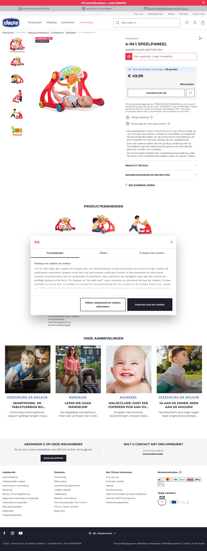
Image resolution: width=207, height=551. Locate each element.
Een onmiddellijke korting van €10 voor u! (168, 8)
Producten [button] (35, 22)
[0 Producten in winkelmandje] (202, 25)
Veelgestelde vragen (13, 481)
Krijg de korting (53, 458)
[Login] (194, 23)
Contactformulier (153, 454)
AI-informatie (198, 543)
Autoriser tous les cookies (150, 304)
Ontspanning (57, 32)
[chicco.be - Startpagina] (11, 23)
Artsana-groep (114, 489)
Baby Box (59, 510)
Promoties (60, 477)
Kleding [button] (52, 22)
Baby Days (60, 481)
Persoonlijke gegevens (125, 543)
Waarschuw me (156, 93)
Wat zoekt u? (129, 22)
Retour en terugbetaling (16, 494)
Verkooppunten (155, 14)
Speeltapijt (71, 32)
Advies (171, 14)
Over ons (138, 14)
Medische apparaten (117, 502)
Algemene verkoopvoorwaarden (20, 498)
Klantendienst (10, 477)
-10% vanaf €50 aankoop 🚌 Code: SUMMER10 (103, 3)
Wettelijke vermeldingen (149, 543)
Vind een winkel (115, 481)
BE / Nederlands (102, 533)
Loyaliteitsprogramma (67, 485)
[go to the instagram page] (12, 533)
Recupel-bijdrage (12, 506)
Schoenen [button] (68, 22)
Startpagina (8, 32)
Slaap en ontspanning (38, 32)
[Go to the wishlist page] (186, 23)
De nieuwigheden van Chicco (70, 502)
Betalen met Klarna (65, 498)
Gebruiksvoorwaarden (14, 502)
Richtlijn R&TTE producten (121, 498)
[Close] (203, 2)
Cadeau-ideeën (62, 489)
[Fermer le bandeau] (171, 242)
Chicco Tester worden (66, 506)
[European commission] (179, 501)
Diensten (183, 14)
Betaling (7, 489)
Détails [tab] (104, 252)
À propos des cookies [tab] (152, 252)
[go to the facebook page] (4, 533)
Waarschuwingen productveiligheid (126, 494)
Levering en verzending (15, 485)
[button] (17, 44)
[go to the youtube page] (20, 533)
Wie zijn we (112, 477)
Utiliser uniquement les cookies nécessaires (103, 304)
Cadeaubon (60, 494)
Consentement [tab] (55, 252)
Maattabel (8, 510)
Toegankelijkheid (11, 515)
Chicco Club (199, 14)
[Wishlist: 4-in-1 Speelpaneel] (190, 93)
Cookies (186, 543)
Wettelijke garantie (171, 543)
